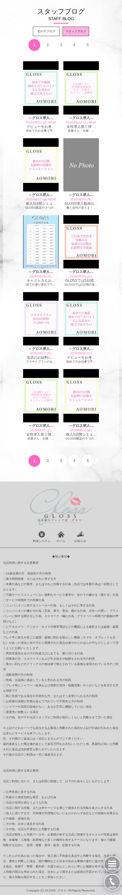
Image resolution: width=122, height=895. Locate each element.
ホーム (61, 541)
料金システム (42, 541)
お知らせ (80, 541)
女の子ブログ (46, 31)
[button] (97, 45)
